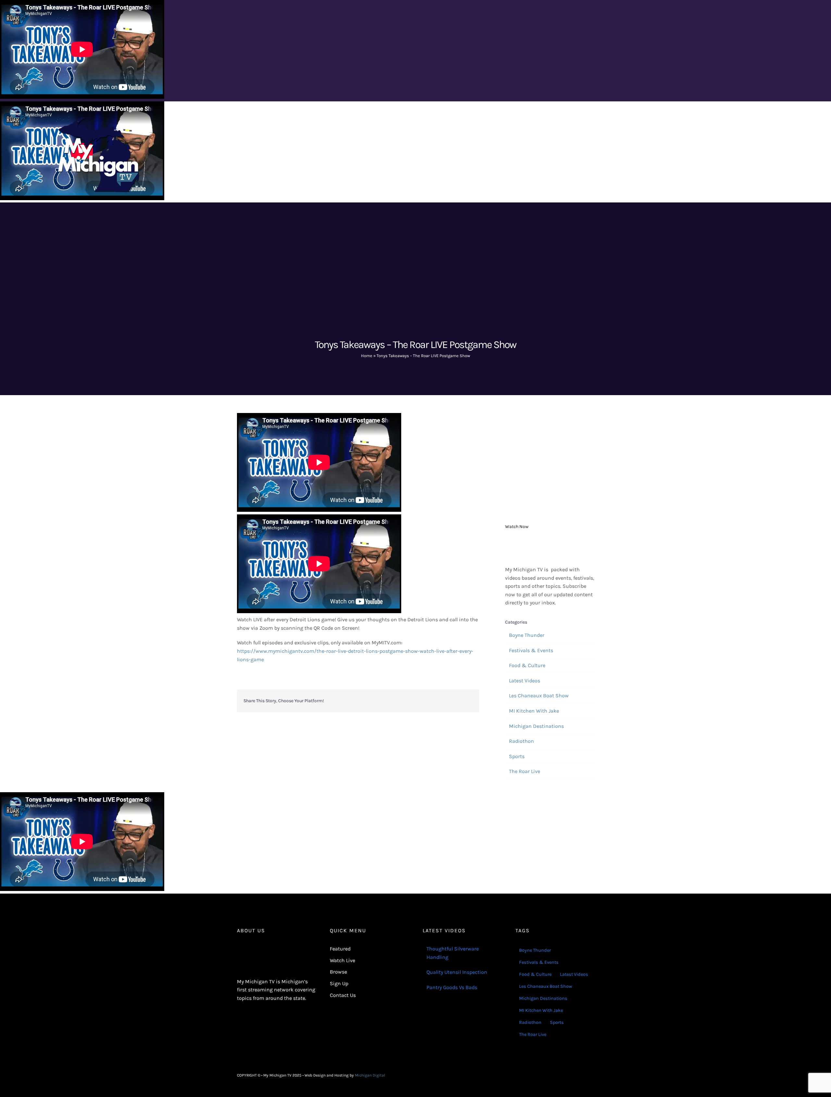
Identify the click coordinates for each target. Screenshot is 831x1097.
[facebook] (571, 1075)
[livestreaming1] (549, 542)
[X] (395, 701)
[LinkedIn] (415, 701)
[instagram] (582, 1075)
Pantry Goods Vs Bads (452, 987)
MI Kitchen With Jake (534, 711)
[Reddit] (405, 701)
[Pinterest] (446, 701)
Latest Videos (524, 681)
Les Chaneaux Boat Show (539, 695)
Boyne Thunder (526, 635)
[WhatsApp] (426, 701)
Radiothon (521, 741)
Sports (517, 756)
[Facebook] (384, 701)
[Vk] (457, 701)
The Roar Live (524, 771)
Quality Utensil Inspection (457, 972)
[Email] (467, 701)
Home (366, 355)
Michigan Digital (370, 1075)
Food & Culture (527, 665)
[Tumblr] (436, 701)
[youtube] (592, 1075)
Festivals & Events (531, 650)
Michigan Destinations (536, 726)
